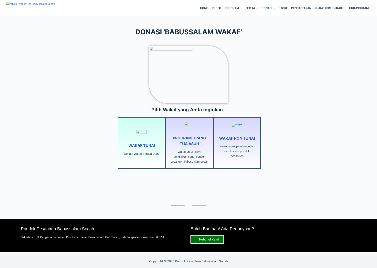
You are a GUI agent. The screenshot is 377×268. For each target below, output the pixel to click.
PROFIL (216, 8)
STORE (283, 8)
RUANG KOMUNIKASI (329, 8)
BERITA (250, 8)
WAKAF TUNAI (141, 145)
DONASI (267, 8)
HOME (204, 8)
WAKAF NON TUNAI (237, 138)
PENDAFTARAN (301, 8)
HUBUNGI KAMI (359, 8)
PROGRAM (232, 8)
